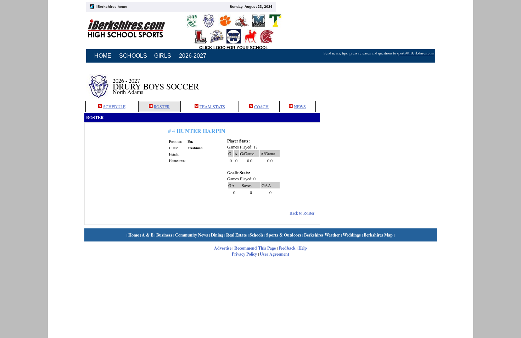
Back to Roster (302, 213)
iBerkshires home (111, 6)
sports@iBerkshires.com (415, 53)
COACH (261, 106)
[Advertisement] (378, 82)
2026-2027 (192, 56)
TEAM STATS (212, 106)
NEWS (300, 106)
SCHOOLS (133, 56)
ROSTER (162, 106)
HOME (102, 56)
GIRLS (162, 56)
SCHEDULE (114, 106)
